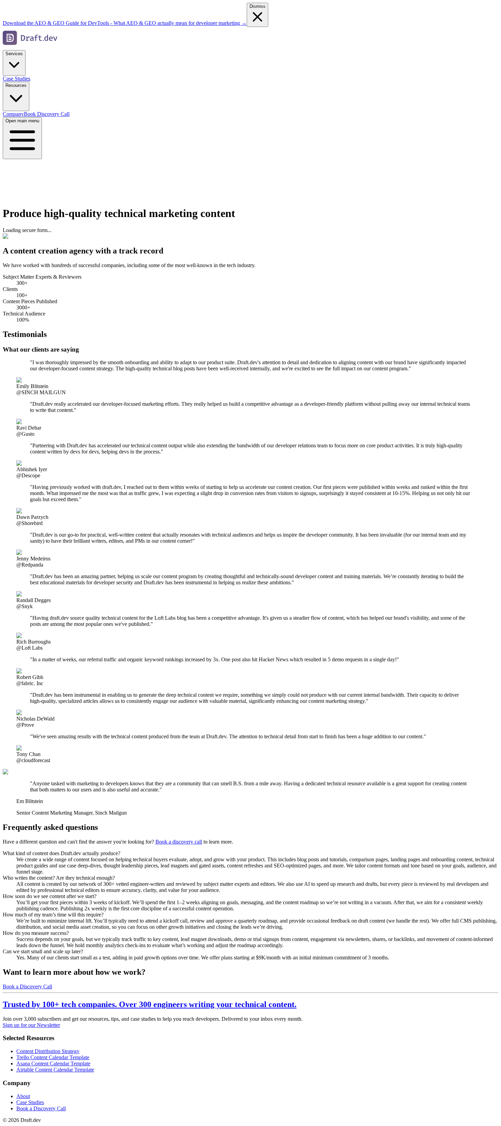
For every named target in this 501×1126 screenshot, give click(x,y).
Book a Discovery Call (27, 986)
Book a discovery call (178, 842)
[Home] (30, 47)
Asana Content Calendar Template (53, 1063)
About (23, 1096)
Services (14, 53)
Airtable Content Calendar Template (55, 1070)
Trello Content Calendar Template (52, 1057)
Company (13, 114)
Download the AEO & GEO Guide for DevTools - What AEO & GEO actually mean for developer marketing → (125, 23)
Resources (16, 85)
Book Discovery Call (47, 114)
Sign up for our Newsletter (31, 1025)
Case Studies (16, 78)
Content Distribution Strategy (47, 1051)
